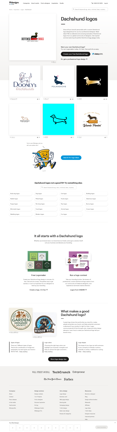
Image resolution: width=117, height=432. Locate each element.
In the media (12, 402)
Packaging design (64, 405)
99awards (87, 402)
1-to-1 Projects (38, 396)
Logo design (63, 394)
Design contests (38, 394)
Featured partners (89, 416)
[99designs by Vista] (14, 3)
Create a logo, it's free (38, 290)
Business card (63, 396)
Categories (26, 3)
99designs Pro (38, 410)
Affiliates (87, 405)
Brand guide (63, 402)
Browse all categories (65, 413)
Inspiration (55, 3)
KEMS (80, 99)
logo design (92, 37)
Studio (62, 3)
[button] (115, 422)
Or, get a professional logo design (73, 59)
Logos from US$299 (77, 290)
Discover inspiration (39, 402)
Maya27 (47, 99)
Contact (11, 396)
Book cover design (64, 410)
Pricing (36, 405)
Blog (86, 396)
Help (86, 419)
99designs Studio (39, 408)
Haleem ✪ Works (14, 332)
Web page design (64, 399)
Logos (22, 9)
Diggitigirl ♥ (14, 99)
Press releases (13, 399)
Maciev (54, 62)
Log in (106, 3)
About (10, 394)
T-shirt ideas (88, 410)
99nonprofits (12, 408)
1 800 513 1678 (98, 3)
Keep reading (23, 351)
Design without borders (91, 399)
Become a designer (90, 394)
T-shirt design (63, 408)
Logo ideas (88, 408)
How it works (35, 3)
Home (11, 9)
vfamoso (13, 137)
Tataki (80, 137)
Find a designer (45, 3)
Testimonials (12, 405)
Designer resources (90, 413)
